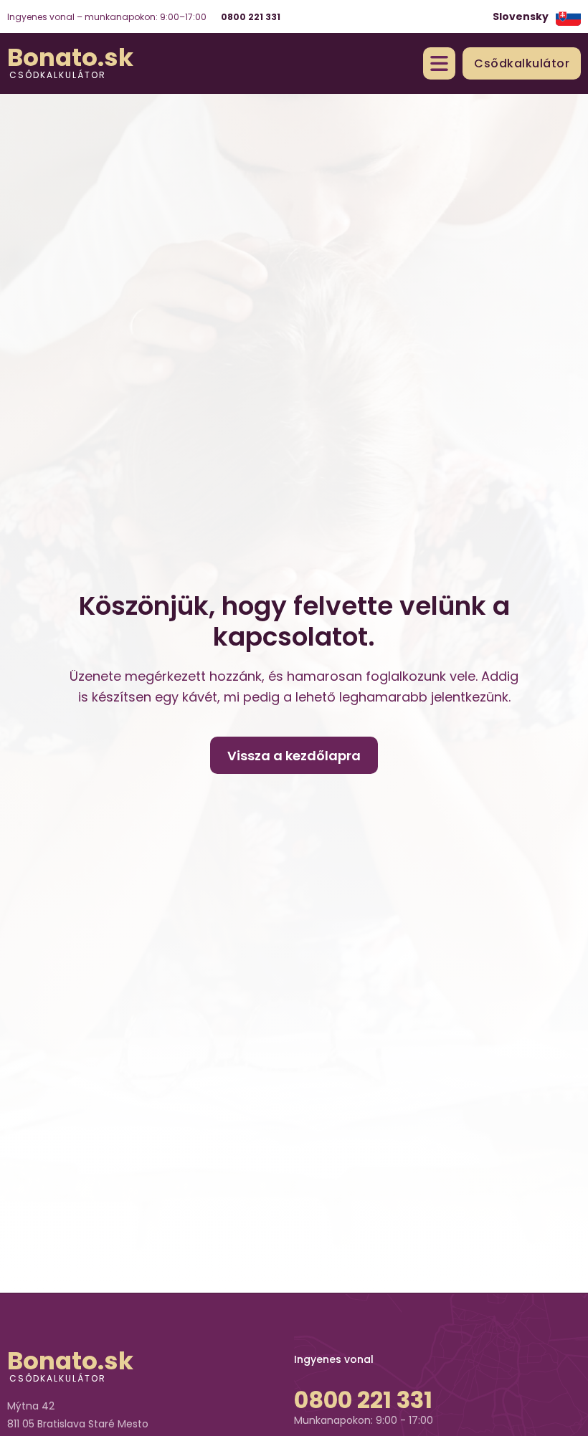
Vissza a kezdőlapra (294, 756)
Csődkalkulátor (57, 74)
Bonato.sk (70, 57)
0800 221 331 (250, 17)
